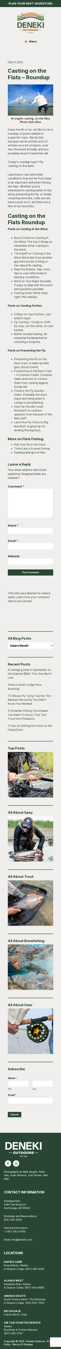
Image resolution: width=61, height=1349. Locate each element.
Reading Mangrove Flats (30, 452)
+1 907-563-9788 (14, 1231)
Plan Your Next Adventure (30, 3)
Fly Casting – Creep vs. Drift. (32, 322)
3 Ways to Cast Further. (29, 314)
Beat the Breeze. (25, 269)
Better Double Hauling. (28, 334)
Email (13, 540)
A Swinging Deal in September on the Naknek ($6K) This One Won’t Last (30, 673)
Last (34, 1089)
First (10, 1089)
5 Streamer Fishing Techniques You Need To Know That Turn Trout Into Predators (28, 714)
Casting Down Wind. (27, 293)
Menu (33, 41)
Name (13, 525)
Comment (16, 486)
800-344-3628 (13, 1219)
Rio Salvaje (12, 1311)
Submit (14, 1114)
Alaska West (13, 1280)
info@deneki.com (21, 1239)
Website (14, 556)
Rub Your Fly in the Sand (29, 444)
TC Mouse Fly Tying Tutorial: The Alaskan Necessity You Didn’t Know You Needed (29, 699)
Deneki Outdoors (30, 22)
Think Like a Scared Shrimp (32, 448)
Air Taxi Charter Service (22, 1322)
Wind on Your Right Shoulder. (33, 281)
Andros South (14, 1295)
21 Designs (27, 1344)
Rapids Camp (13, 1261)
